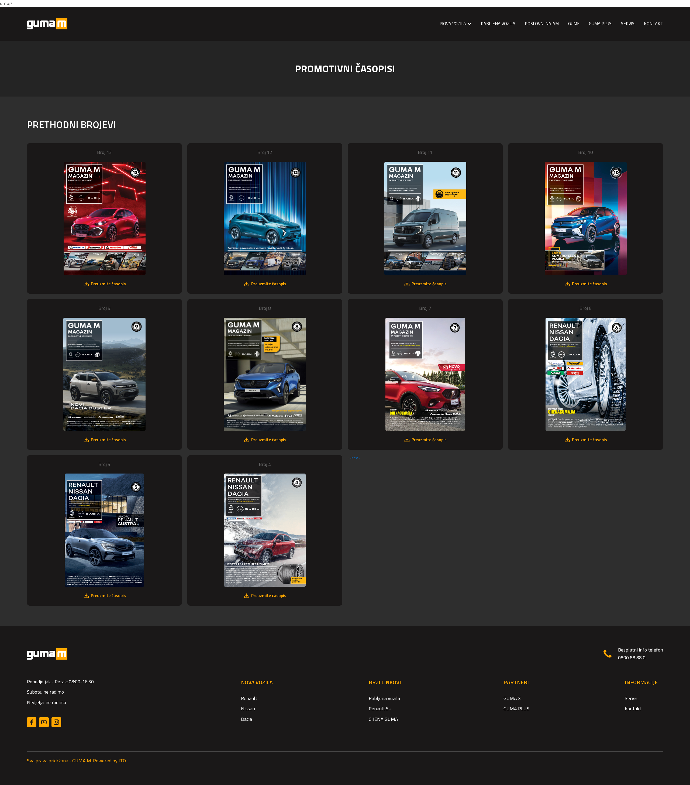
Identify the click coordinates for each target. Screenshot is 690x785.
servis (627, 23)
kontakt (653, 23)
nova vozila (453, 23)
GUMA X (512, 698)
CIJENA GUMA (383, 719)
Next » (356, 457)
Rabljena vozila (498, 23)
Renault (249, 698)
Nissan (248, 708)
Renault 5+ (380, 708)
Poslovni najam (542, 23)
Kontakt (633, 708)
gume (573, 23)
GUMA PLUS (600, 23)
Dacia (246, 719)
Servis (631, 698)
